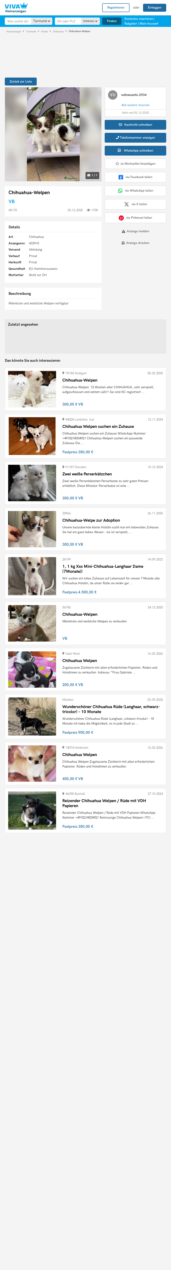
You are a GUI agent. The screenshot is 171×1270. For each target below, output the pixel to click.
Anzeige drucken (137, 243)
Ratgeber (130, 23)
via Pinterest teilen (139, 218)
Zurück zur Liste (21, 81)
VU (113, 95)
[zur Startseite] (16, 8)
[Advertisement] (130, 277)
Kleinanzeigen (14, 31)
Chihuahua (58, 31)
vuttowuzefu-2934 (134, 95)
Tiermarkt (31, 31)
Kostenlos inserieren (138, 19)
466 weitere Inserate (135, 105)
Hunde (45, 31)
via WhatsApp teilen (139, 190)
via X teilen (139, 204)
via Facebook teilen (139, 177)
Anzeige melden (138, 231)
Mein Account (149, 23)
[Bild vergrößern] (53, 134)
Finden (112, 21)
